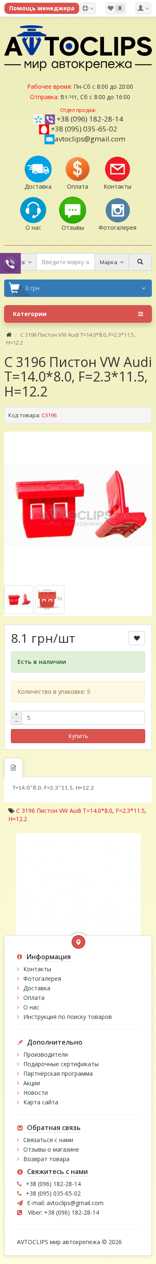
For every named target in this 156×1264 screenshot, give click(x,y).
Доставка (36, 988)
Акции (31, 1083)
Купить (78, 736)
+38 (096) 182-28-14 (90, 119)
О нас (31, 1007)
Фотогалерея (42, 978)
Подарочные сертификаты (61, 1064)
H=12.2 (17, 819)
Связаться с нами (48, 1140)
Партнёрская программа (58, 1073)
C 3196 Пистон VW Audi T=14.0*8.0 (64, 810)
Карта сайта (40, 1102)
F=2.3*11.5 (130, 810)
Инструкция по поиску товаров (67, 1017)
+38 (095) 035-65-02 (84, 129)
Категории (30, 314)
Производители (45, 1054)
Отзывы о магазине (51, 1149)
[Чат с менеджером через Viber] (10, 263)
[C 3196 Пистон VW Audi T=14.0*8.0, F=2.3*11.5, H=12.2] (78, 505)
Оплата (34, 997)
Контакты (37, 969)
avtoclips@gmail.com (89, 138)
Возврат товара (46, 1159)
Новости (35, 1092)
